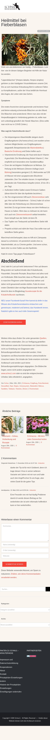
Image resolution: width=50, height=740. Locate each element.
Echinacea (26, 383)
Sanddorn (4, 389)
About (2, 671)
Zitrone (24, 389)
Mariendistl (33, 386)
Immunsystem (24, 386)
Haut (11, 386)
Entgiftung (33, 383)
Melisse (41, 386)
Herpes (16, 386)
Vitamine (19, 389)
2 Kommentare (33, 389)
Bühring (8, 172)
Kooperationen (6, 667)
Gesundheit (5, 386)
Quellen (43, 338)
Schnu (6, 383)
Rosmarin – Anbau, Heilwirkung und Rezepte (10, 439)
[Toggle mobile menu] (46, 5)
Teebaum (11, 389)
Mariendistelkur (36, 148)
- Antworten (41, 463)
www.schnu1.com (8, 373)
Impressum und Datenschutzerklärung (9, 661)
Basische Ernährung (13, 151)
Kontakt (3, 674)
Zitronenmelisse (38, 197)
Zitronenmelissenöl (24, 215)
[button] (3, 432)
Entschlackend (43, 383)
